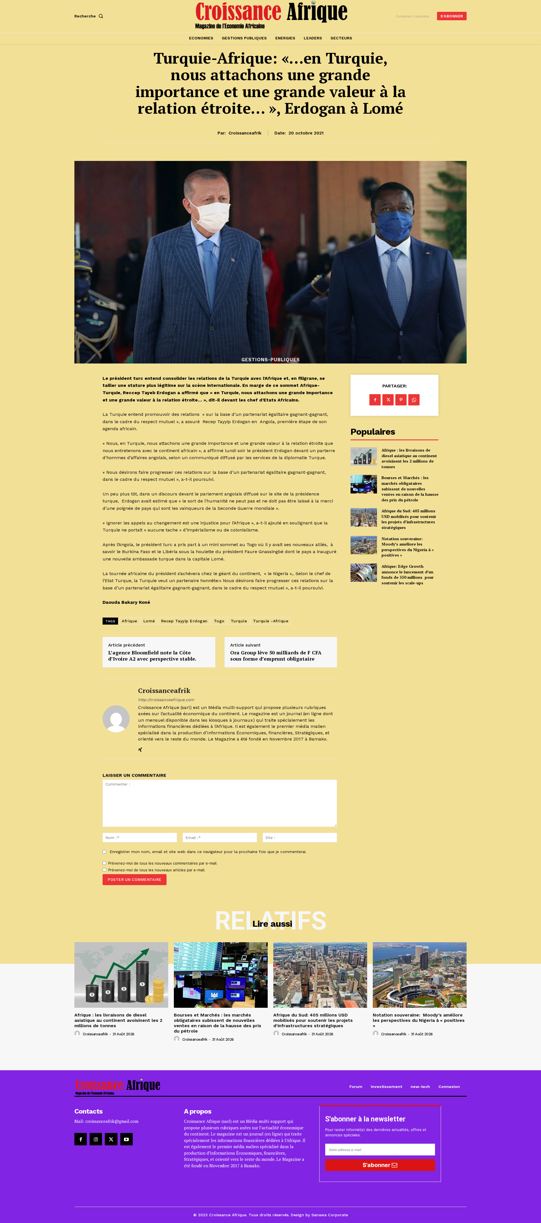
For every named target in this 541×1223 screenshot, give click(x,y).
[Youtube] (126, 1139)
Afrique (129, 621)
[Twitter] (388, 399)
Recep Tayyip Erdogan (184, 621)
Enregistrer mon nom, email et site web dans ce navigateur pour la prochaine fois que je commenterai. (208, 851)
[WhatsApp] (414, 399)
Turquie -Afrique (270, 621)
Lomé (149, 621)
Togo (219, 621)
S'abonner (377, 1165)
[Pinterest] (401, 399)
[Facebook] (375, 399)
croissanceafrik (245, 133)
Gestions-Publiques (270, 359)
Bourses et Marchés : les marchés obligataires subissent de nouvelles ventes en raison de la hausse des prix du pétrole (410, 488)
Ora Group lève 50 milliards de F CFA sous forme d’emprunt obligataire (276, 656)
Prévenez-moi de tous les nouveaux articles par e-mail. (156, 870)
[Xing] (140, 748)
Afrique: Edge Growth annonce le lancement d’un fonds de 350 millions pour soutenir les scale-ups (408, 574)
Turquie (239, 621)
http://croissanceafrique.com (166, 699)
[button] (89, 16)
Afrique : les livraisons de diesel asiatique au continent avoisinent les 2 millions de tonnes (409, 458)
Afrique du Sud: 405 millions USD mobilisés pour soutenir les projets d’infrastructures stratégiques (409, 519)
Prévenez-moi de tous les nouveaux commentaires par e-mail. (163, 863)
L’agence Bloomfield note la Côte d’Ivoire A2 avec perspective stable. (152, 656)
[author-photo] (78, 1034)
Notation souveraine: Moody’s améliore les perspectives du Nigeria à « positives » (408, 547)
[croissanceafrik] (116, 719)
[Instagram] (96, 1139)
